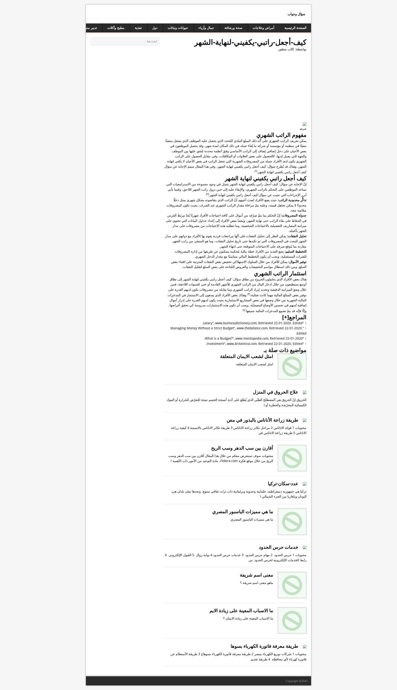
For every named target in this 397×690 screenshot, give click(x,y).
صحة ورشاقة (233, 27)
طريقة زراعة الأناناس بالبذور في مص (262, 420)
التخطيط (253, 256)
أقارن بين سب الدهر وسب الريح (242, 448)
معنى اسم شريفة (256, 575)
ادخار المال (264, 284)
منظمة (289, 146)
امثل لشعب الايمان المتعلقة (246, 356)
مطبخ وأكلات (116, 27)
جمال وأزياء (206, 27)
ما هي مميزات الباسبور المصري (242, 511)
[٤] (244, 309)
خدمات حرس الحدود (278, 547)
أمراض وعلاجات (263, 27)
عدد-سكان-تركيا (283, 483)
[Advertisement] (235, 88)
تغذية (138, 27)
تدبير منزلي (89, 27)
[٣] (248, 294)
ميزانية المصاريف (294, 225)
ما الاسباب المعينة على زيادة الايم (241, 610)
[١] (256, 170)
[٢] (207, 193)
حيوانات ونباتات (178, 27)
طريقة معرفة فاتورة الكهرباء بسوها (264, 646)
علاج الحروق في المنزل (275, 392)
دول (154, 27)
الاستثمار (192, 295)
